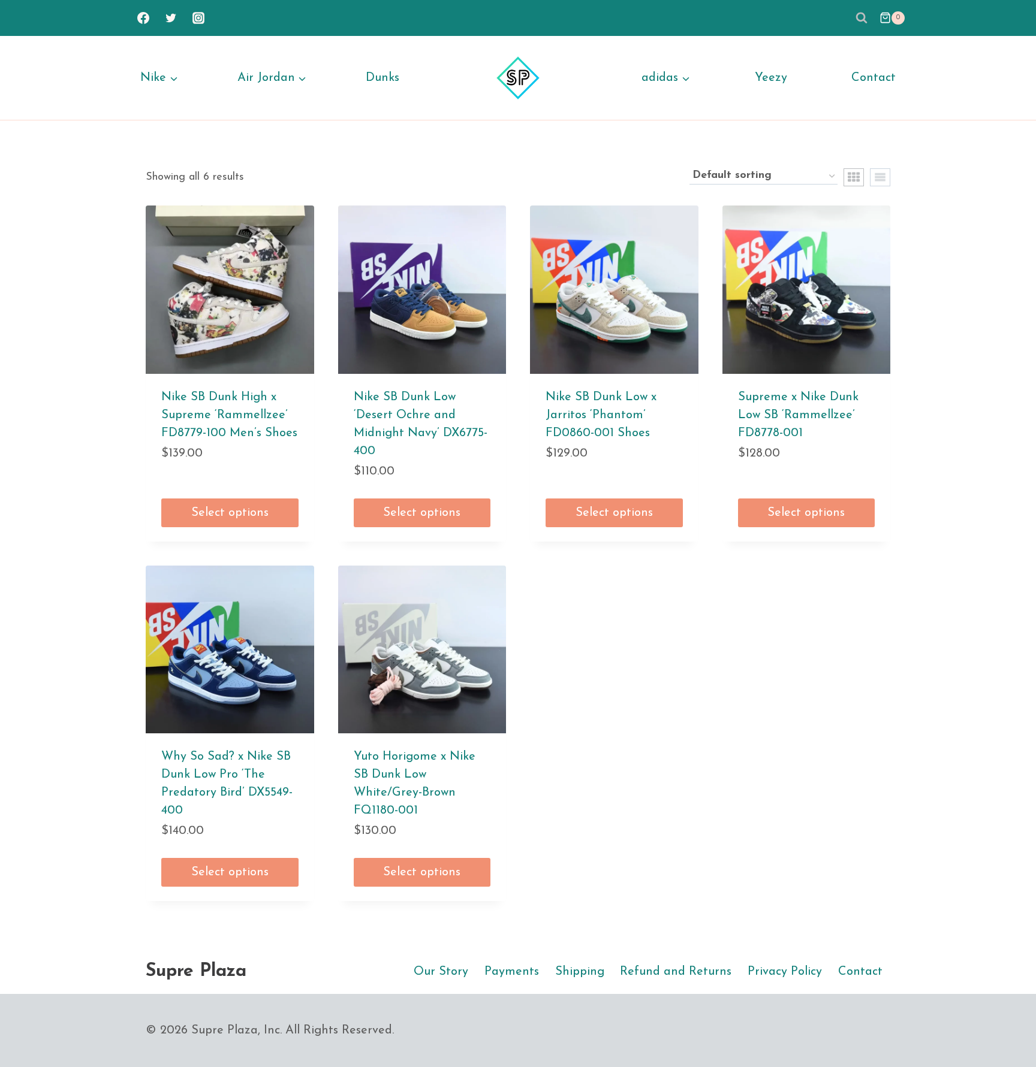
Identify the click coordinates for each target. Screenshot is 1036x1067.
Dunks (382, 78)
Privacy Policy (785, 972)
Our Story (441, 972)
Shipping (579, 972)
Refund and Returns (675, 972)
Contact (873, 78)
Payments (511, 972)
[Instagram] (198, 18)
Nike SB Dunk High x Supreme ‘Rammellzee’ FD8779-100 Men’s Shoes (229, 415)
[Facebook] (143, 18)
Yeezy (771, 78)
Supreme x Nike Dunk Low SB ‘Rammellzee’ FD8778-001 (798, 415)
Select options (230, 513)
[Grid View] (854, 177)
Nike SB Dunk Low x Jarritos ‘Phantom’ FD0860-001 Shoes (601, 415)
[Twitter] (171, 18)
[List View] (880, 177)
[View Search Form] (862, 18)
